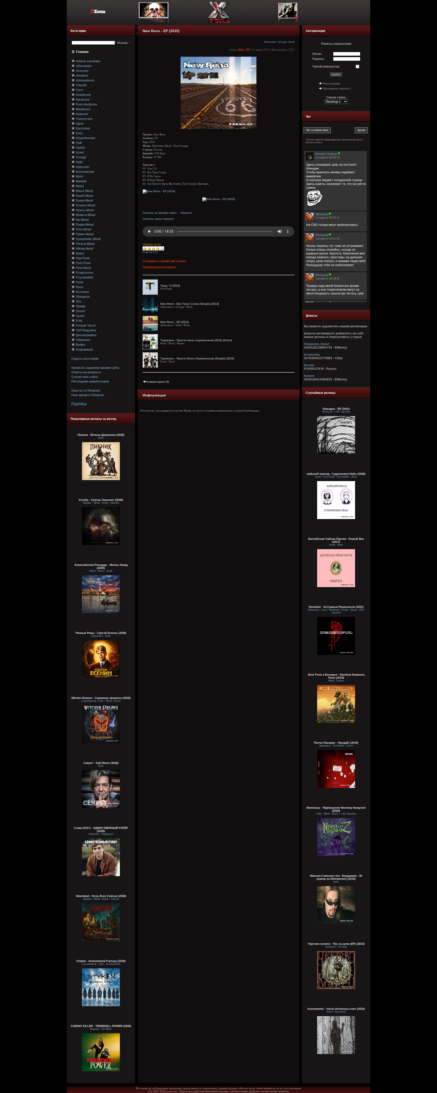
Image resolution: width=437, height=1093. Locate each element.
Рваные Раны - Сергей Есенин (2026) (101, 632)
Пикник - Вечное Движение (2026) (101, 434)
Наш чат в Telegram (85, 390)
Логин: (317, 54)
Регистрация (331, 83)
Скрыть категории (84, 358)
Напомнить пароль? (336, 88)
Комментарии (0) (157, 381)
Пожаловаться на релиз (159, 267)
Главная (82, 52)
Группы (79, 404)
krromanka (312, 354)
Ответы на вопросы (86, 372)
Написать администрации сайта (95, 368)
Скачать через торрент (158, 218)
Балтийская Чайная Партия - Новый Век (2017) (336, 540)
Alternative (270, 42)
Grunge (282, 42)
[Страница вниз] (136, 34)
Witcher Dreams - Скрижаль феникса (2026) (101, 697)
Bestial (309, 365)
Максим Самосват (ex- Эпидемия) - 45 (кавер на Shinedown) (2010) (336, 877)
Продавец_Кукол (317, 344)
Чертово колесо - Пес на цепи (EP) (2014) (336, 943)
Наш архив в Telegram (87, 395)
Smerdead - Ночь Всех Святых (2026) (101, 895)
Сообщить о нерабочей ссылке (164, 261)
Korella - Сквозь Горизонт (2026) (101, 499)
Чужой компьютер (325, 66)
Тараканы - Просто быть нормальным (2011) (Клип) (196, 340)
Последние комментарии (90, 381)
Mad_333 (244, 49)
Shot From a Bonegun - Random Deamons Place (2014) (336, 676)
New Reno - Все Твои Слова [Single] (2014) (189, 303)
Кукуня (309, 376)
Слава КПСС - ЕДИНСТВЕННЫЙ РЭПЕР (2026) (101, 829)
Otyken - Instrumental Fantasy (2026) (101, 960)
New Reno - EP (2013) (174, 322)
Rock (291, 42)
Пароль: (318, 59)
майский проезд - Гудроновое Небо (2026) (336, 473)
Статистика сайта (84, 377)
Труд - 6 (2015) (170, 285)
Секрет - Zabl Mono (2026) (101, 762)
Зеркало (186, 212)
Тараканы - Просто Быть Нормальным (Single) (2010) (197, 358)
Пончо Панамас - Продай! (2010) (336, 742)
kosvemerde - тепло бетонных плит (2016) (336, 1008)
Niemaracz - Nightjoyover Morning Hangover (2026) (336, 809)
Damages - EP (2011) (336, 408)
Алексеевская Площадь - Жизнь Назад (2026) (101, 566)
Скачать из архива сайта (160, 212)
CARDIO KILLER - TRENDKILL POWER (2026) (101, 1025)
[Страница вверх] (136, 29)
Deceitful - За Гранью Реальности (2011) (336, 606)
